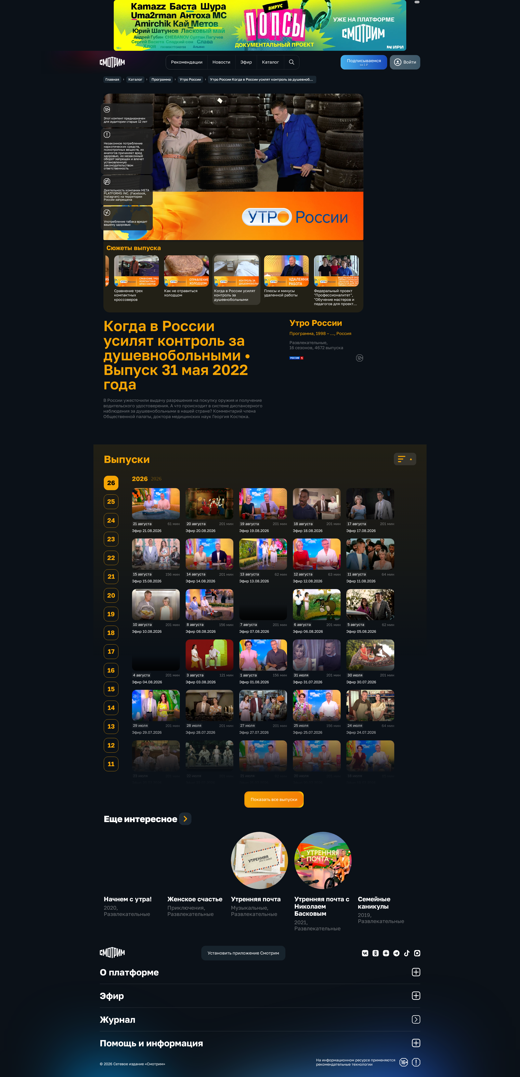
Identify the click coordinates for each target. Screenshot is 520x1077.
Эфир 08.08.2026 (201, 631)
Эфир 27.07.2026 (254, 732)
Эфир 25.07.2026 (307, 732)
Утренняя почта (256, 899)
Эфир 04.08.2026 (147, 682)
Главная (112, 79)
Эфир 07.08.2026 (254, 631)
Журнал (117, 1019)
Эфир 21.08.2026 (146, 530)
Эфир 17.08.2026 (361, 530)
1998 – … (325, 333)
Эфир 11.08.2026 (361, 581)
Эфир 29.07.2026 (147, 732)
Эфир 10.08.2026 (147, 631)
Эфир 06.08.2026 (308, 631)
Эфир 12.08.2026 (307, 581)
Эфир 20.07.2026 (308, 782)
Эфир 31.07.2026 (307, 682)
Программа (161, 79)
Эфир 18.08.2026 (308, 530)
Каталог (135, 79)
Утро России (190, 79)
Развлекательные (307, 342)
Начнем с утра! (128, 899)
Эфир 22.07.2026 (200, 782)
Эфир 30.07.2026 (361, 682)
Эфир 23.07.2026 (147, 782)
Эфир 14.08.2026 (200, 581)
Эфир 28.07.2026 (200, 732)
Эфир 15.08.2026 (146, 581)
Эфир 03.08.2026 (201, 682)
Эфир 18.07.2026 (361, 782)
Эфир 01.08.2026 (254, 682)
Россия (343, 333)
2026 (156, 479)
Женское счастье (194, 899)
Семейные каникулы (374, 902)
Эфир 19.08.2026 (254, 530)
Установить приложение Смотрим (243, 953)
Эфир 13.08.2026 (254, 581)
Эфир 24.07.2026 (361, 732)
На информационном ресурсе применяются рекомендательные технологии (355, 1062)
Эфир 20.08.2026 (201, 530)
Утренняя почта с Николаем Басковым (321, 906)
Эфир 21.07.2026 (254, 782)
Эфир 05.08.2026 (361, 631)
